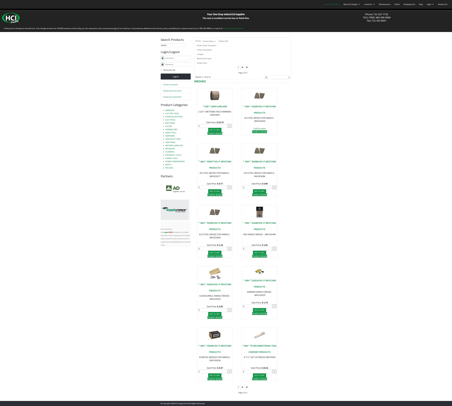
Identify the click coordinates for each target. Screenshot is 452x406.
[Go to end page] (247, 67)
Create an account (170, 84)
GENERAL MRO (171, 129)
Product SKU (223, 41)
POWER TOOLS (171, 158)
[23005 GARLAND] (215, 95)
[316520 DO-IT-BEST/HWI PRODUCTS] (259, 271)
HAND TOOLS (170, 132)
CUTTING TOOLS (172, 113)
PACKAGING (170, 148)
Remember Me (169, 70)
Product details (214, 133)
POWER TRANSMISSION (175, 161)
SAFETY (168, 164)
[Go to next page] (242, 67)
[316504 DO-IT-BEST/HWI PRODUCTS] (215, 273)
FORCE (168, 232)
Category (200, 54)
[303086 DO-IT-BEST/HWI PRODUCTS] (259, 150)
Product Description (204, 50)
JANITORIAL (170, 142)
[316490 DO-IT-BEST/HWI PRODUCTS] (259, 211)
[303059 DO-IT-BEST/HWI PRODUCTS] (259, 95)
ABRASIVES (169, 110)
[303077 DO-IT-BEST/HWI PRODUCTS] (215, 150)
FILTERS (168, 126)
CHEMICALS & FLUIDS (173, 116)
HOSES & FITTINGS (173, 139)
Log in (176, 76)
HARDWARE (170, 136)
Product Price (202, 63)
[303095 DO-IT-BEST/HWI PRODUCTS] (215, 211)
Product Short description (206, 45)
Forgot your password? (172, 97)
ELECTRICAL (170, 120)
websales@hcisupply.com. (233, 28)
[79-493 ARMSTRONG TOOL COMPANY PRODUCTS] (259, 334)
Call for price (259, 128)
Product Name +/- (209, 41)
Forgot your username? (172, 91)
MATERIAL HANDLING (174, 145)
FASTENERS (170, 123)
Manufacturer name (204, 58)
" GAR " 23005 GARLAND (215, 106)
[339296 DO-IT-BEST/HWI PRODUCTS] (215, 334)
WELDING (169, 168)
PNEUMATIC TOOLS (173, 155)
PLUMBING (169, 152)
